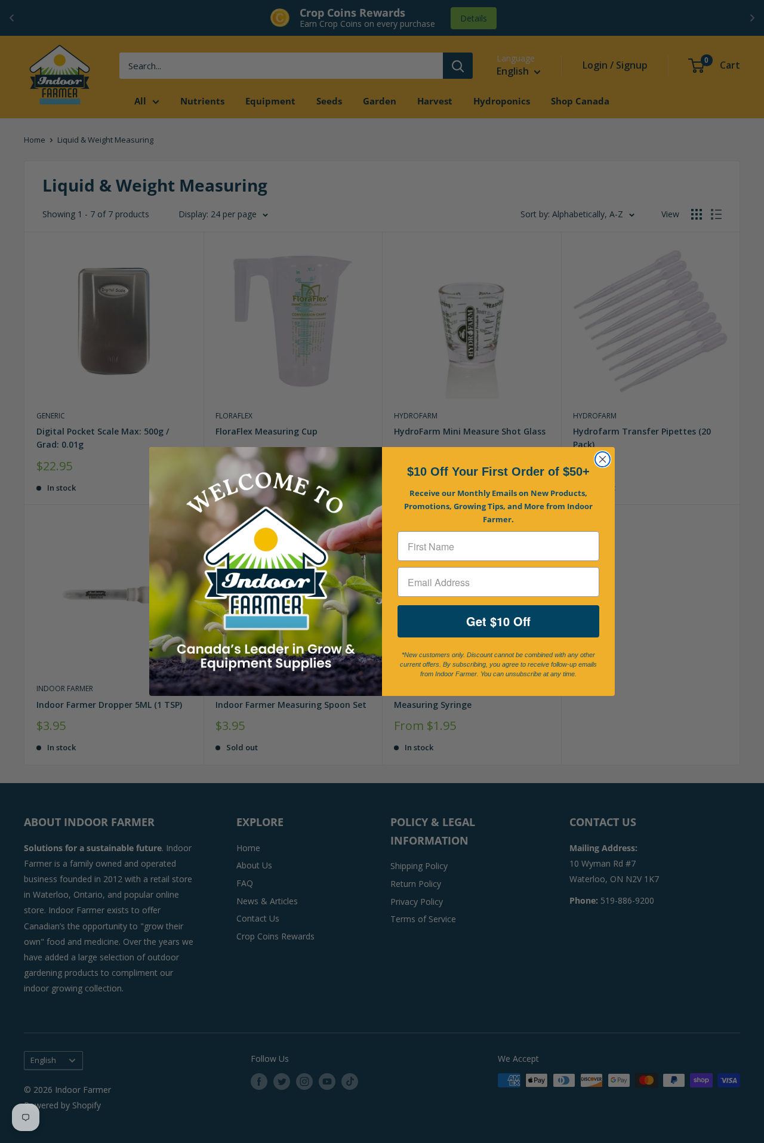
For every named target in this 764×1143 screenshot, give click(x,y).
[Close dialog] (602, 459)
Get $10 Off (498, 621)
